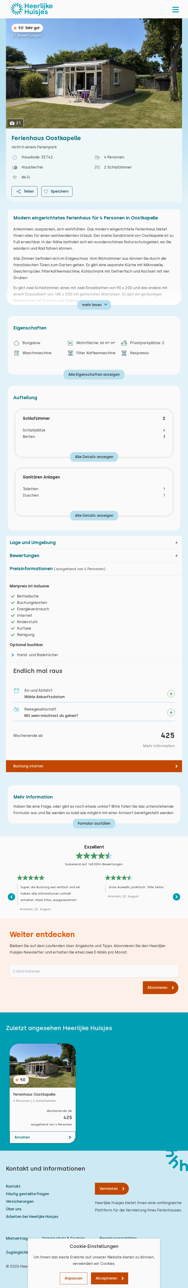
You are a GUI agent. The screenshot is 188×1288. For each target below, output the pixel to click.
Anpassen (74, 1278)
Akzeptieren (106, 1278)
